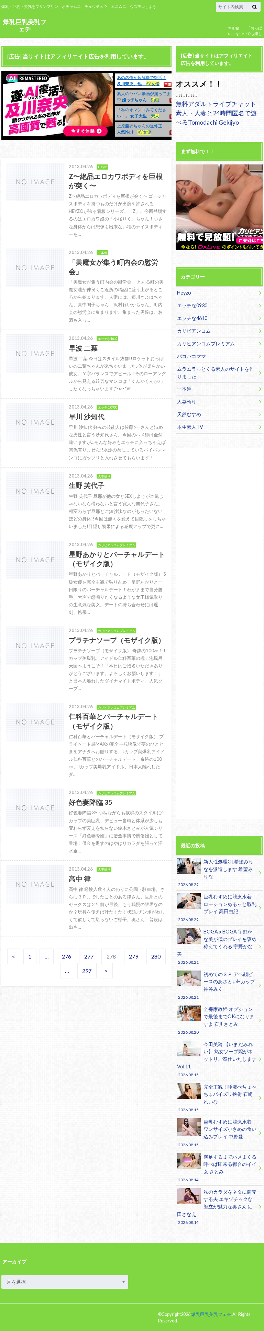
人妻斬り (186, 401)
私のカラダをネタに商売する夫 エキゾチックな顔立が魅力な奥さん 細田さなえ (216, 1207)
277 (89, 956)
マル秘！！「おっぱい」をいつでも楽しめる (245, 34)
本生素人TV (190, 427)
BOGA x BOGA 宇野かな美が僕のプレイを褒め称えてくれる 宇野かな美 (216, 946)
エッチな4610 (192, 318)
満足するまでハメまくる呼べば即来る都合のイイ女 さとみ (217, 1168)
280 (156, 956)
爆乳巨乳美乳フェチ (24, 25)
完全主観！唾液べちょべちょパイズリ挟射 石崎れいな (217, 1098)
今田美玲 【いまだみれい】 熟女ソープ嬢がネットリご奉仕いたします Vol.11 (216, 1059)
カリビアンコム (194, 331)
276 (66, 956)
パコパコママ (191, 356)
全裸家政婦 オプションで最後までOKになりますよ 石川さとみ (216, 1020)
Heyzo (184, 293)
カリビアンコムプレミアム (206, 343)
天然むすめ (189, 414)
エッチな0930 (192, 305)
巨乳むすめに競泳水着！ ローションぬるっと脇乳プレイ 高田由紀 (217, 908)
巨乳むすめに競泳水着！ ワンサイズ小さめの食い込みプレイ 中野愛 (217, 1133)
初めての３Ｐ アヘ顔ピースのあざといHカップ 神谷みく (216, 985)
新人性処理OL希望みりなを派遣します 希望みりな (215, 873)
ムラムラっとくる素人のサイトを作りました (215, 372)
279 (133, 956)
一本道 (184, 389)
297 (86, 970)
